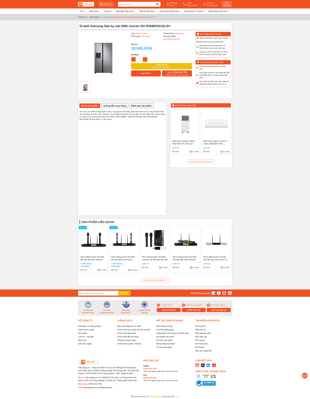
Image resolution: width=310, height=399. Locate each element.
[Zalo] (213, 293)
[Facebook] (219, 293)
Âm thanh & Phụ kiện (169, 11)
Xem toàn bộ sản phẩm (199, 161)
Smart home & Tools (193, 11)
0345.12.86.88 (168, 310)
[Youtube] (224, 293)
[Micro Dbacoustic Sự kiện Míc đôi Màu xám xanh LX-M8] (216, 239)
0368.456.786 (193, 310)
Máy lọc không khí (203, 350)
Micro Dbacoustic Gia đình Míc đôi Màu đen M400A (92, 258)
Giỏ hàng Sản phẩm (212, 4)
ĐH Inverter (200, 326)
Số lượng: (134, 55)
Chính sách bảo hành (126, 333)
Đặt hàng (173, 4)
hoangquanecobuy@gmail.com (98, 387)
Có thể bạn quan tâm (186, 105)
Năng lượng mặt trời (217, 11)
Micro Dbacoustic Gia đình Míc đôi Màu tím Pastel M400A (123, 258)
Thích (177, 151)
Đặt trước (82, 340)
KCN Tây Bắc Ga (218, 310)
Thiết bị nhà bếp (146, 11)
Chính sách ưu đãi (86, 329)
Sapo (176, 396)
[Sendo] (214, 365)
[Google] (230, 293)
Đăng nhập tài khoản (165, 343)
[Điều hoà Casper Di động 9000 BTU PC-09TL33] (185, 123)
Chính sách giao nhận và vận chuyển (133, 329)
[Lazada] (203, 365)
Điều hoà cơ (200, 329)
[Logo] (86, 4)
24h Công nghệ (85, 343)
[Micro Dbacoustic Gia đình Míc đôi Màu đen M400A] (93, 239)
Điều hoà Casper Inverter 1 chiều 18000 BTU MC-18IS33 (215, 142)
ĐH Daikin (199, 347)
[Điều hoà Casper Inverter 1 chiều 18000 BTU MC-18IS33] (216, 123)
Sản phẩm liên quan (97, 222)
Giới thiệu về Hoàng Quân (89, 326)
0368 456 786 (95, 384)
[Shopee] (197, 365)
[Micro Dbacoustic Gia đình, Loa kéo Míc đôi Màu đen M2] (155, 239)
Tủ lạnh (106, 11)
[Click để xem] (103, 56)
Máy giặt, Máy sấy (124, 11)
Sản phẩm (82, 333)
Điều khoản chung (164, 326)
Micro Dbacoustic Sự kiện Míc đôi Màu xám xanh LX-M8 (216, 258)
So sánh (195, 151)
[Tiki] (208, 365)
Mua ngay (146, 73)
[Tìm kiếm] (157, 4)
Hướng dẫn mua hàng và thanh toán (172, 333)
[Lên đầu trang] (305, 384)
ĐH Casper (200, 340)
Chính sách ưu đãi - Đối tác (129, 343)
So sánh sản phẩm (164, 340)
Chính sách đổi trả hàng (128, 336)
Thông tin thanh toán (126, 340)
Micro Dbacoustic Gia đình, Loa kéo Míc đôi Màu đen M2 (155, 258)
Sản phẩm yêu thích (165, 336)
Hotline (192, 4)
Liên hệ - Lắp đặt (85, 336)
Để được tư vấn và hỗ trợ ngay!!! (177, 73)
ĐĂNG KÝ (124, 293)
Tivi (82, 11)
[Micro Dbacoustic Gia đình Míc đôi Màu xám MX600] (185, 239)
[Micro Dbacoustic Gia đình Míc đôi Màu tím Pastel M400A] (124, 239)
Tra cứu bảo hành (164, 347)
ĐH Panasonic (201, 343)
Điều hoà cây (201, 336)
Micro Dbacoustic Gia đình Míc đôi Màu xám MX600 (184, 258)
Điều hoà (93, 11)
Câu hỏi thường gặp (165, 329)
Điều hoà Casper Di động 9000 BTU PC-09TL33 (183, 142)
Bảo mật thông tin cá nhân (129, 326)
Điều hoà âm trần (203, 333)
